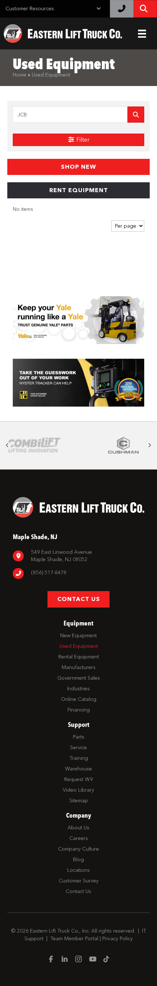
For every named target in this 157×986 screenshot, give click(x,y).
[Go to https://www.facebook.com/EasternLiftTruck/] (50, 960)
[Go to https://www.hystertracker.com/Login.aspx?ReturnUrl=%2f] (78, 383)
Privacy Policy (117, 938)
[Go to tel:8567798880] (78, 573)
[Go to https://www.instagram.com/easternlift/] (78, 960)
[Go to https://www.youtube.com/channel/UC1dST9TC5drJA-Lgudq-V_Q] (92, 960)
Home (19, 75)
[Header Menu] (142, 33)
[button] (78, 167)
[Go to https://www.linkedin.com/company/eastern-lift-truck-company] (64, 960)
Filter (82, 139)
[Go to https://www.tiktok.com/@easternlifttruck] (106, 960)
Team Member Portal (74, 938)
